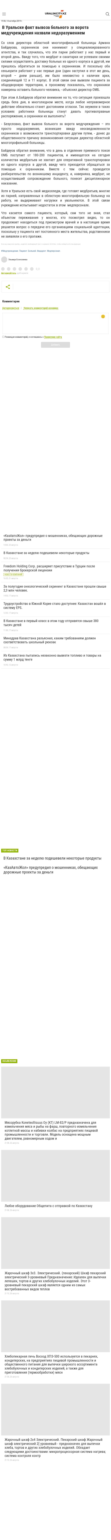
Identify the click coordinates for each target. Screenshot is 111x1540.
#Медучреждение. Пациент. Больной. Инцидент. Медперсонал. (30, 251)
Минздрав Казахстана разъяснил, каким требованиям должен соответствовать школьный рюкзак (49, 640)
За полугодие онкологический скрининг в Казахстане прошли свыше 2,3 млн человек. (54, 588)
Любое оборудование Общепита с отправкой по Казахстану (48, 1206)
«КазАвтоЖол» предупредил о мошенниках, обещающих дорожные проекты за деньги (52, 538)
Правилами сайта (53, 337)
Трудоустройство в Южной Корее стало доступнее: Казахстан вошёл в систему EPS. (54, 606)
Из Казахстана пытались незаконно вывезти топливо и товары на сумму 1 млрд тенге (52, 657)
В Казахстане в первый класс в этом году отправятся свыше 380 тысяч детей (51, 623)
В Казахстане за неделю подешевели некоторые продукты (46, 553)
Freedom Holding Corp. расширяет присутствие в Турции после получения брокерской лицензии (49, 568)
